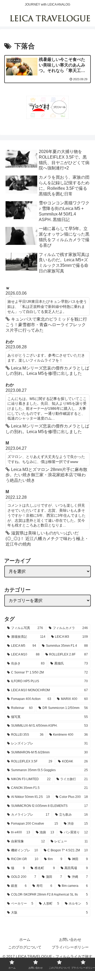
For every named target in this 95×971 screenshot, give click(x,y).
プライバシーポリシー (70, 947)
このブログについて (24, 947)
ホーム (24, 939)
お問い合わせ (70, 939)
